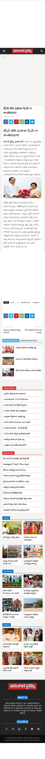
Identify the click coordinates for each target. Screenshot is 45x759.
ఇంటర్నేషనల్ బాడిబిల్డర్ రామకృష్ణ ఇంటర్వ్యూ (31, 562)
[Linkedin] (27, 121)
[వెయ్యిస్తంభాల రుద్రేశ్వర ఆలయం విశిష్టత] (33, 605)
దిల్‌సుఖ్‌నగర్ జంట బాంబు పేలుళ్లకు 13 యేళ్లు (11, 616)
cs (17, 302)
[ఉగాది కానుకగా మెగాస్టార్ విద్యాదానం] (12, 634)
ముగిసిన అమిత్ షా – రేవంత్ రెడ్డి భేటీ (15, 428)
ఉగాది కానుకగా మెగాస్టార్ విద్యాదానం (15, 405)
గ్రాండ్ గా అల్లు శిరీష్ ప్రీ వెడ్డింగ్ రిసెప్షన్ (31, 645)
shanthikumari (25, 302)
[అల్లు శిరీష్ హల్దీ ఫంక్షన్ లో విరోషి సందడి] (12, 658)
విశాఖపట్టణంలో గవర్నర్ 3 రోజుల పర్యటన (16, 464)
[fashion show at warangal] (33, 527)
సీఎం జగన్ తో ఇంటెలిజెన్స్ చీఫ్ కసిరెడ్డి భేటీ (16, 458)
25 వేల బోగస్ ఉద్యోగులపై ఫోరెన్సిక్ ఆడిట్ (17, 433)
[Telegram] (32, 121)
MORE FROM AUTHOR (29, 341)
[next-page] (7, 381)
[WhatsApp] (21, 121)
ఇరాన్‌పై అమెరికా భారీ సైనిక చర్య (14, 439)
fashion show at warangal (30, 538)
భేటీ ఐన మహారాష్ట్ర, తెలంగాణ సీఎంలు (14, 470)
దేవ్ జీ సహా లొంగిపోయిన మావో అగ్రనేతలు (28, 370)
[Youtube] (38, 729)
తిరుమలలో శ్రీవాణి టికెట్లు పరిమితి (12, 331)
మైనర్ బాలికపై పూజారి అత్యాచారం (15, 393)
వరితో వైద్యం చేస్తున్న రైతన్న (11, 537)
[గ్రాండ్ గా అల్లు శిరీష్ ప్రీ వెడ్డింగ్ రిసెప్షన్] (33, 634)
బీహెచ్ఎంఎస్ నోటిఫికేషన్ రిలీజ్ (12, 492)
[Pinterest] (16, 121)
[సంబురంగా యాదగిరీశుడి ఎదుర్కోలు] (8, 361)
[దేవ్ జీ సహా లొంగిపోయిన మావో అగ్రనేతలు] (8, 372)
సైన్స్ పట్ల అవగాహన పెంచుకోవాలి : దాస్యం (16, 481)
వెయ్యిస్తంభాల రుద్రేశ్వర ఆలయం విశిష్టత (31, 616)
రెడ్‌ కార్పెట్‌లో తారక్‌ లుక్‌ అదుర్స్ (33, 331)
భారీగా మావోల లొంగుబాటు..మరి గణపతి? (17, 422)
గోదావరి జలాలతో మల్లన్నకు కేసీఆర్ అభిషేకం (16, 475)
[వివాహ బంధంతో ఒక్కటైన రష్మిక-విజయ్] (33, 658)
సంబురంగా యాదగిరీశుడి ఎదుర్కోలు (27, 359)
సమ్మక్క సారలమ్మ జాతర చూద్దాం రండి (10, 562)
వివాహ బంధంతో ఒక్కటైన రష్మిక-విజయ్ (32, 669)
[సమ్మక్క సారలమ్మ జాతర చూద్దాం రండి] (12, 551)
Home (4, 57)
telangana (36, 302)
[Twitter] (11, 121)
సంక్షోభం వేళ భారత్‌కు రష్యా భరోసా (15, 445)
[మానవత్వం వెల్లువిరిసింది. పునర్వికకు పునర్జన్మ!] (33, 581)
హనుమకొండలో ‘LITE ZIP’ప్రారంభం (16, 399)
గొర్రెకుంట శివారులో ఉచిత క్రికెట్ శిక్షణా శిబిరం (17, 498)
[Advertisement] (22, 24)
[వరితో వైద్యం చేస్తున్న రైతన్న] (12, 527)
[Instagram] (13, 729)
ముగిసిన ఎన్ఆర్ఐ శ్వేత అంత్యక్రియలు (15, 410)
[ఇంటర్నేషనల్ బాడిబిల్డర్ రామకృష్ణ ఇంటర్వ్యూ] (33, 551)
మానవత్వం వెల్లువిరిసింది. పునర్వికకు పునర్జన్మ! (31, 592)
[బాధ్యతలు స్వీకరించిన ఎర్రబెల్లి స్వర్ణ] (8, 350)
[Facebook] (5, 121)
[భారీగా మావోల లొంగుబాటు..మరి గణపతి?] (12, 581)
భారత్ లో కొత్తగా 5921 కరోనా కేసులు (15, 504)
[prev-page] (3, 381)
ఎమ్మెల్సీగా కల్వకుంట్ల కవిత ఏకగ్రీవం (14, 487)
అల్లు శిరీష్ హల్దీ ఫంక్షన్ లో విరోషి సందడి (11, 669)
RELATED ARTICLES (11, 341)
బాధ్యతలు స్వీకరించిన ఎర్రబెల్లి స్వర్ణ (26, 347)
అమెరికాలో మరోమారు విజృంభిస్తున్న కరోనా (16, 510)
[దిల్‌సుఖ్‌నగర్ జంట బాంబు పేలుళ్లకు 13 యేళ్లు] (12, 605)
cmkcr (12, 302)
